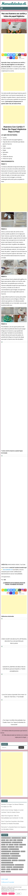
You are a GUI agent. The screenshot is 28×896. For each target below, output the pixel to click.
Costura (3, 840)
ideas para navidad (16, 855)
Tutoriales (8, 871)
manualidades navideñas (7, 862)
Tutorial (3, 871)
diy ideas (11, 844)
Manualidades (22, 860)
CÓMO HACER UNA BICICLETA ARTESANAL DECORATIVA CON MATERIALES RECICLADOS (14, 641)
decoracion (19, 840)
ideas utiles (4, 858)
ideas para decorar (14, 853)
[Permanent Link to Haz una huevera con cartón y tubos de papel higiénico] (14, 25)
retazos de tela (14, 869)
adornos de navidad (6, 837)
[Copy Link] (3, 55)
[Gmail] (8, 57)
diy (7, 844)
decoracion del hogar (6, 842)
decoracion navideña (17, 842)
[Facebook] (11, 55)
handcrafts (4, 846)
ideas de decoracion (13, 849)
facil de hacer (22, 844)
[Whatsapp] (5, 55)
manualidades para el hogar (8, 864)
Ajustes (18, 893)
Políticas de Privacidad (7, 882)
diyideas (16, 844)
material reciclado (19, 864)
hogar (17, 846)
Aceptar (4, 893)
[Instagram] (22, 55)
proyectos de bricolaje (18, 867)
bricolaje (24, 837)
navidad (3, 867)
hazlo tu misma (11, 846)
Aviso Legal (4, 879)
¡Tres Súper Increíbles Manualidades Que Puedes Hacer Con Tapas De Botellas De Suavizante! (14, 722)
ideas (21, 846)
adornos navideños (16, 837)
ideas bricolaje (5, 849)
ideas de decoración (6, 851)
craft (7, 840)
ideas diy (23, 851)
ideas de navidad (16, 851)
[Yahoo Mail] (11, 57)
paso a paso (9, 867)
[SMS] (17, 55)
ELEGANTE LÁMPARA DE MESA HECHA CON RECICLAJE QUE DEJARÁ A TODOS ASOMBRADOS (14, 669)
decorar (3, 844)
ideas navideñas (5, 853)
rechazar (11, 893)
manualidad (14, 860)
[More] (16, 57)
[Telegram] (8, 55)
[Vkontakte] (13, 57)
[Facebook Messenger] (14, 55)
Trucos (20, 869)
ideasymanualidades (6, 860)
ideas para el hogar (6, 855)
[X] (19, 55)
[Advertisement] (14, 43)
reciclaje (3, 869)
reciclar (8, 869)
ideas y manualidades (13, 858)
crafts (11, 840)
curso (15, 840)
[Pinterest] (25, 55)
